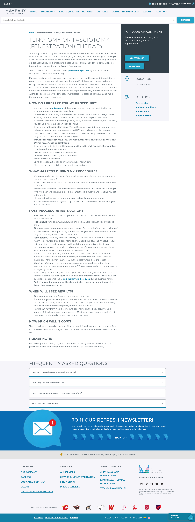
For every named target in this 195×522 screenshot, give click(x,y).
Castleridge (142, 103)
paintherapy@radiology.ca (76, 279)
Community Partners (125, 11)
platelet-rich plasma (78, 70)
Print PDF (134, 66)
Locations (47, 11)
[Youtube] (156, 484)
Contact (162, 11)
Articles (102, 11)
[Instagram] (141, 484)
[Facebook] (151, 484)
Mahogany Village (146, 107)
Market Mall (142, 111)
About (147, 11)
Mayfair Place (143, 115)
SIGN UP (120, 437)
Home (33, 11)
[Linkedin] (162, 484)
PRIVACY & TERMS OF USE (56, 518)
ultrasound (57, 108)
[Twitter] (146, 484)
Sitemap (74, 518)
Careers (38, 518)
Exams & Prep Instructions (75, 11)
